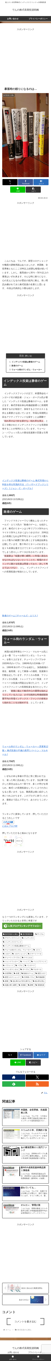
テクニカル (28, 958)
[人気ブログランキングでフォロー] (22, 926)
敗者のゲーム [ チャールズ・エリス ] (20, 615)
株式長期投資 (28, 934)
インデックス (29, 938)
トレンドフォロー (11, 961)
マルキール (37, 969)
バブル (20, 965)
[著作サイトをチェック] (13, 1077)
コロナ (7, 954)
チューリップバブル (12, 958)
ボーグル (25, 969)
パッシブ (25, 961)
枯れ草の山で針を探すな (22, 981)
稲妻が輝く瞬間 (10, 985)
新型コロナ (42, 973)
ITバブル (40, 934)
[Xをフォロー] (37, 1077)
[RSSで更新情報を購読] (37, 1084)
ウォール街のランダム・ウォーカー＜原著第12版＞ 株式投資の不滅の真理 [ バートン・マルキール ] (25, 750)
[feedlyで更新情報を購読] (13, 1084)
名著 (17, 973)
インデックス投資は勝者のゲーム (26, 362)
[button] (33, 190)
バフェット (9, 965)
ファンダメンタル (11, 969)
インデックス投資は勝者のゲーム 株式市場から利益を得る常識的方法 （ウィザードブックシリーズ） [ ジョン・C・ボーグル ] (25, 484)
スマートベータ (35, 954)
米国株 (23, 985)
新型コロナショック (12, 977)
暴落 (6, 981)
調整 (31, 985)
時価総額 (41, 977)
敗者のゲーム (17, 366)
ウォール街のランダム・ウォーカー (27, 369)
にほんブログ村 (9, 826)
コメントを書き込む (25, 1321)
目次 (21, 355)
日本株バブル (29, 977)
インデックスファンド (13, 942)
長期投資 (41, 985)
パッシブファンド (39, 961)
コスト (37, 950)
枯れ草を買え (40, 981)
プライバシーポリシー (37, 1352)
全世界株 (8, 973)
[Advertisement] (25, 56)
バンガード (31, 965)
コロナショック (20, 954)
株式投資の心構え (11, 934)
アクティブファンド (12, 938)
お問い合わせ (13, 1352)
